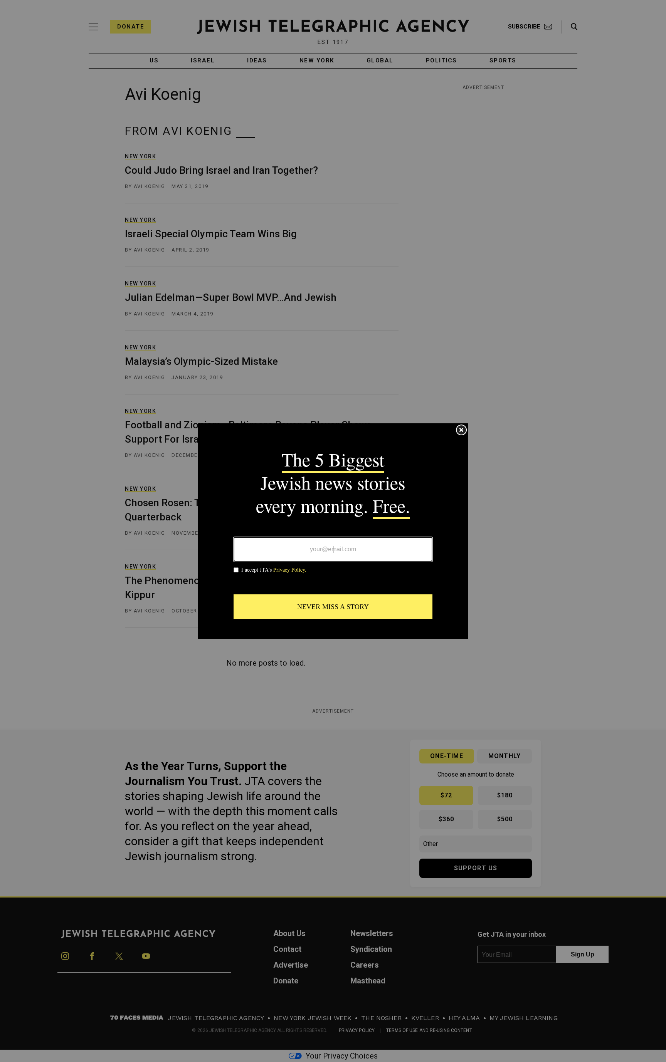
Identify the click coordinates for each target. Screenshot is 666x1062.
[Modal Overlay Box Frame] (333, 531)
